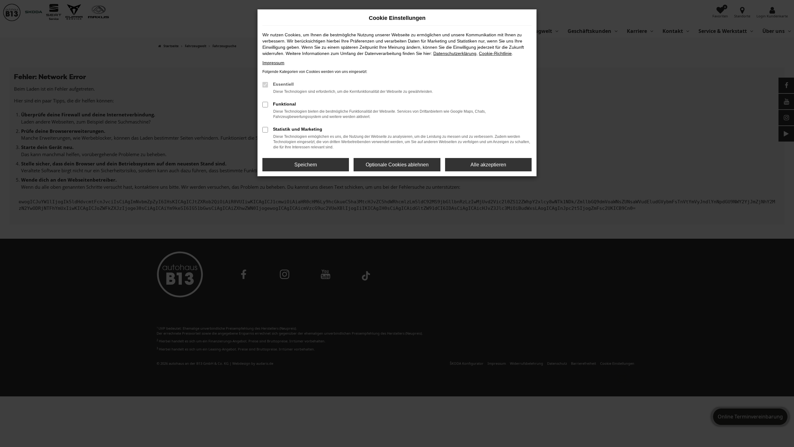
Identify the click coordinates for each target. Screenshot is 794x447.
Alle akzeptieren (488, 164)
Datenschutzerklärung (454, 53)
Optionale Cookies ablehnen (397, 164)
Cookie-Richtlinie (495, 53)
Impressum (273, 62)
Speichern (305, 164)
